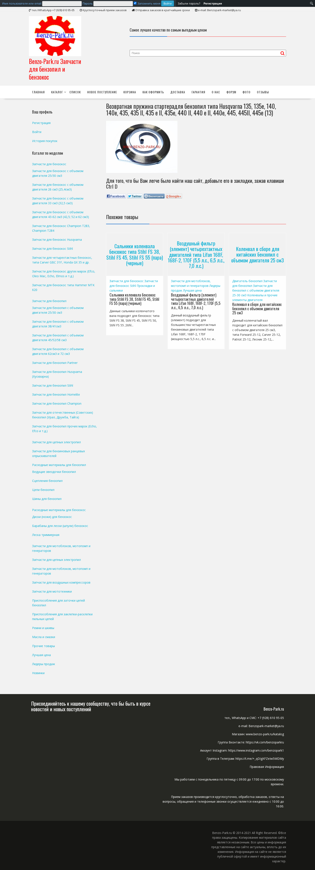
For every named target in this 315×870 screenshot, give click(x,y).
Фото (246, 92)
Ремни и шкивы (43, 628)
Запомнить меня (148, 3)
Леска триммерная (45, 535)
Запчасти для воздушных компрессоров (61, 582)
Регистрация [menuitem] (213, 3)
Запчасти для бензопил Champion (56, 403)
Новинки (38, 673)
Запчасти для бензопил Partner (55, 363)
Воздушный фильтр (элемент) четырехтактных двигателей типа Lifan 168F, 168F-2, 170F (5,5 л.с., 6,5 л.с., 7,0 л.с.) (196, 254)
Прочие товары (43, 646)
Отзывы (263, 92)
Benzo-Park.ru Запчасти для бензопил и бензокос (55, 69)
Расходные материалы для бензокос (59, 510)
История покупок (44, 141)
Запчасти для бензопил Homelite (56, 394)
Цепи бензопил (43, 490)
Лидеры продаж (43, 664)
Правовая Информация (267, 767)
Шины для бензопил (47, 499)
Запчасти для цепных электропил (56, 442)
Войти (36, 132)
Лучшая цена (192, 290)
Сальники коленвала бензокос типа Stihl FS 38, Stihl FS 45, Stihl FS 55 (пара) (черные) (134, 254)
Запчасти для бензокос (127, 281)
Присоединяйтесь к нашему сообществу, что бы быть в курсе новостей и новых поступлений (90, 706)
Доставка (177, 92)
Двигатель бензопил (247, 281)
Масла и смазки (43, 637)
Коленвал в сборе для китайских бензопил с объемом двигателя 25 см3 (257, 254)
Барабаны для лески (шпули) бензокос (60, 526)
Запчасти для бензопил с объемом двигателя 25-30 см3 (255, 290)
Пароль (87, 3)
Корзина (129, 92)
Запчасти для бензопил (49, 301)
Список (75, 92)
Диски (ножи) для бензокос (52, 517)
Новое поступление (102, 92)
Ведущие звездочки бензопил (54, 472)
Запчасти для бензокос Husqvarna (57, 240)
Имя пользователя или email (21, 3)
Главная (38, 92)
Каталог (57, 92)
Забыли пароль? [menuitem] (189, 3)
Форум (231, 92)
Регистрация (41, 123)
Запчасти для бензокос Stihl (52, 249)
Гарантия (198, 92)
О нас (216, 92)
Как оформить (153, 92)
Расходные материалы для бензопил (59, 465)
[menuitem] (88, 3)
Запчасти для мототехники (52, 591)
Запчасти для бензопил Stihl (52, 385)
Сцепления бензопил (47, 481)
